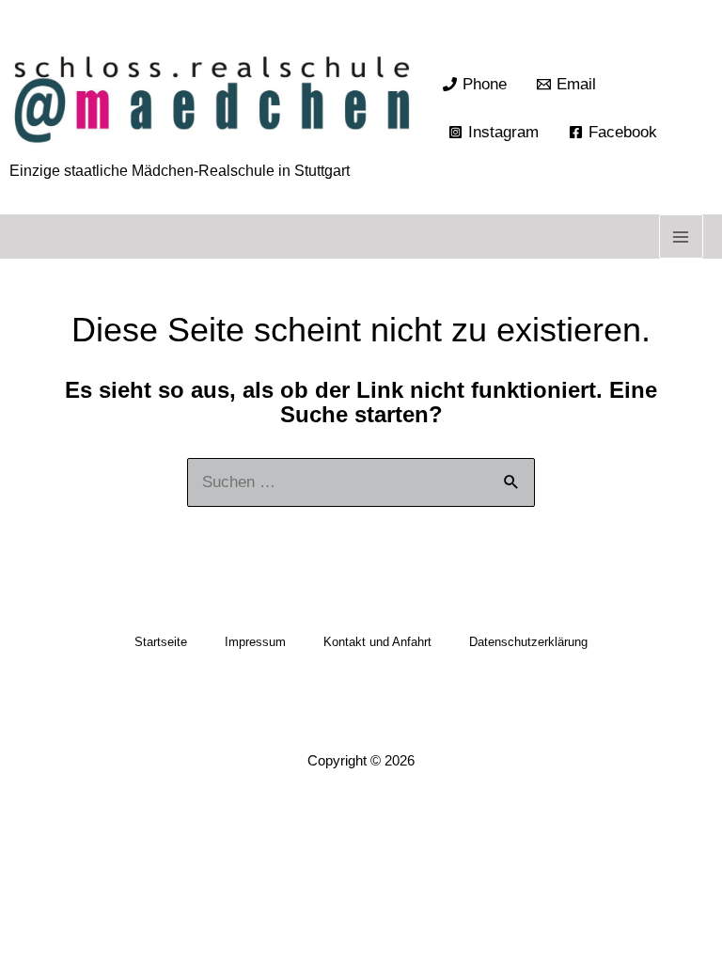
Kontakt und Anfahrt (377, 642)
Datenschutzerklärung (528, 642)
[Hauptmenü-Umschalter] (681, 237)
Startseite (160, 642)
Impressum (255, 642)
